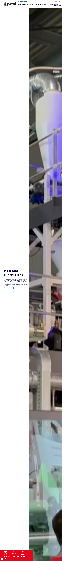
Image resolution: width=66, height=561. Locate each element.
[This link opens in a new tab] (55, 1)
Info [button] (42, 4)
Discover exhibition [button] (8, 287)
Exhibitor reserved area (57, 5)
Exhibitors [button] (25, 4)
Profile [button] (19, 4)
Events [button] (35, 4)
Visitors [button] (31, 4)
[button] (60, 1)
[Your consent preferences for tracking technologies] (2, 559)
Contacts (50, 4)
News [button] (45, 4)
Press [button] (39, 4)
